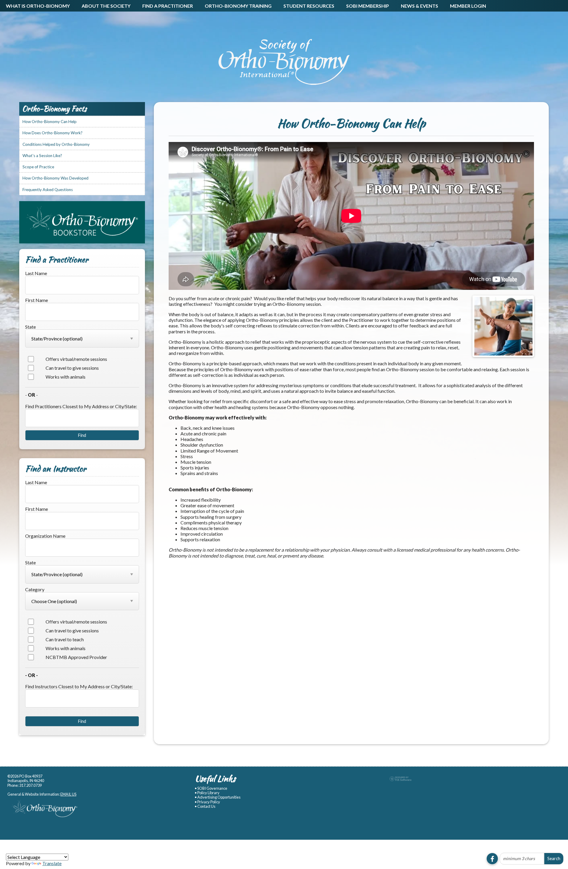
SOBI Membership (367, 6)
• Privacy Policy (207, 802)
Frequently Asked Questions (47, 189)
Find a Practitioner (167, 6)
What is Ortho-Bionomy (38, 6)
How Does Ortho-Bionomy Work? (52, 132)
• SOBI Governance (211, 788)
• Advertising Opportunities (218, 797)
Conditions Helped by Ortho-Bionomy (56, 144)
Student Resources (308, 6)
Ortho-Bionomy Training (238, 6)
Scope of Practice (38, 166)
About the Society (106, 6)
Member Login (468, 6)
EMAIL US (68, 794)
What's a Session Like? (42, 155)
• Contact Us (205, 806)
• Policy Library (207, 793)
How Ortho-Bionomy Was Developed (55, 178)
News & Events (419, 6)
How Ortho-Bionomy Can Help (49, 121)
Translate (52, 863)
